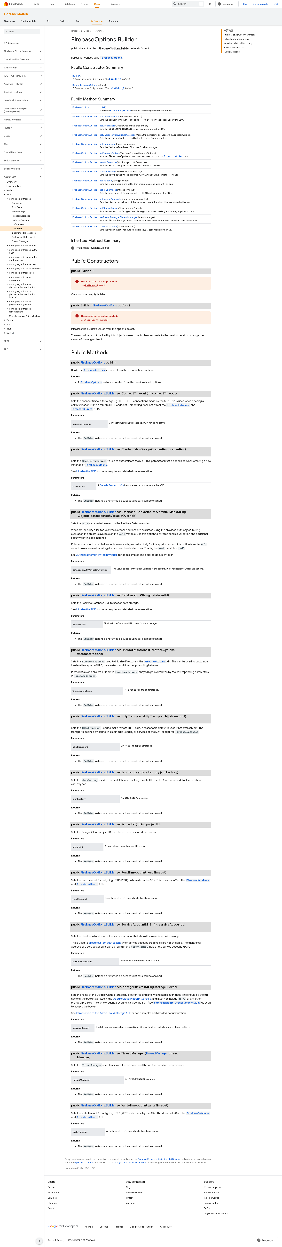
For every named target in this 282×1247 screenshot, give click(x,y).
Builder (76, 75)
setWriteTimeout (108, 226)
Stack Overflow (212, 1192)
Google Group (211, 1197)
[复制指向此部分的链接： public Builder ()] (97, 271)
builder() (115, 78)
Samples (113, 21)
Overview (9, 21)
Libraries (52, 1203)
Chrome (104, 1226)
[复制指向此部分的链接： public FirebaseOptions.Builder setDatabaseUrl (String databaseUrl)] (173, 595)
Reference (97, 21)
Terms (51, 1240)
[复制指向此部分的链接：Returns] (83, 376)
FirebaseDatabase (178, 405)
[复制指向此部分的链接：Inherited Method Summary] (124, 241)
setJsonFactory (107, 171)
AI (48, 21)
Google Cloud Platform (141, 1226)
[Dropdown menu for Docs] (104, 4)
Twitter (129, 1197)
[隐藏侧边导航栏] (39, 1241)
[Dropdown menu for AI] (53, 21)
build (102, 107)
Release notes (211, 1203)
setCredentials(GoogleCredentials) (177, 1002)
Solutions (69, 3)
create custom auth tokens (105, 942)
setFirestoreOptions (110, 153)
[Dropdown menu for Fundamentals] (40, 21)
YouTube (130, 1203)
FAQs (207, 1208)
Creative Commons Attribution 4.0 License (159, 1159)
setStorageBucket (109, 208)
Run (52, 3)
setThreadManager (110, 217)
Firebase (75, 30)
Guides (51, 1187)
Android (89, 1226)
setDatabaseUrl (108, 144)
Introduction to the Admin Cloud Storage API (103, 1013)
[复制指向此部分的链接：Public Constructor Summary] (126, 68)
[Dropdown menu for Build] (43, 4)
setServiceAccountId (110, 198)
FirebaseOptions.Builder (84, 116)
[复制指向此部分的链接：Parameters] (87, 415)
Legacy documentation (216, 1213)
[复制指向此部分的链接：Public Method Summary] (118, 99)
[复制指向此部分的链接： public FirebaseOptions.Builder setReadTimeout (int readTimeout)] (170, 872)
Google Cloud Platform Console (132, 998)
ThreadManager (128, 217)
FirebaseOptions (111, 57)
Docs (97, 3)
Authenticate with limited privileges (97, 555)
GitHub (51, 1208)
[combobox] (188, 4)
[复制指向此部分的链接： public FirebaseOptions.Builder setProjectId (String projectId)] (164, 824)
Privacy (60, 1240)
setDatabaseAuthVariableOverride (117, 134)
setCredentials (107, 125)
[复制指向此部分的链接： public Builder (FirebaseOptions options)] (134, 305)
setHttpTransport (108, 162)
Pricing (84, 3)
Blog (245, 3)
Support (115, 3)
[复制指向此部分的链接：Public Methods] (111, 353)
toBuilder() (116, 88)
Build (36, 3)
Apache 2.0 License (84, 1162)
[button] (19, 51)
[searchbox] (22, 31)
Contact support (212, 1187)
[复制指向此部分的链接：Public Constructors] (122, 261)
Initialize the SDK (86, 471)
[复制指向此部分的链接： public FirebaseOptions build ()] (119, 363)
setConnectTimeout (110, 116)
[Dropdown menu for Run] (58, 4)
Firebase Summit (134, 1192)
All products (166, 1226)
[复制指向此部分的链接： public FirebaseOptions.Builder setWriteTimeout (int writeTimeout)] (172, 1105)
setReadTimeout (108, 189)
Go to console (260, 3)
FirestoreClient (174, 156)
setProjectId (106, 180)
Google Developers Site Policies (130, 1162)
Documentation (16, 14)
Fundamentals (28, 21)
